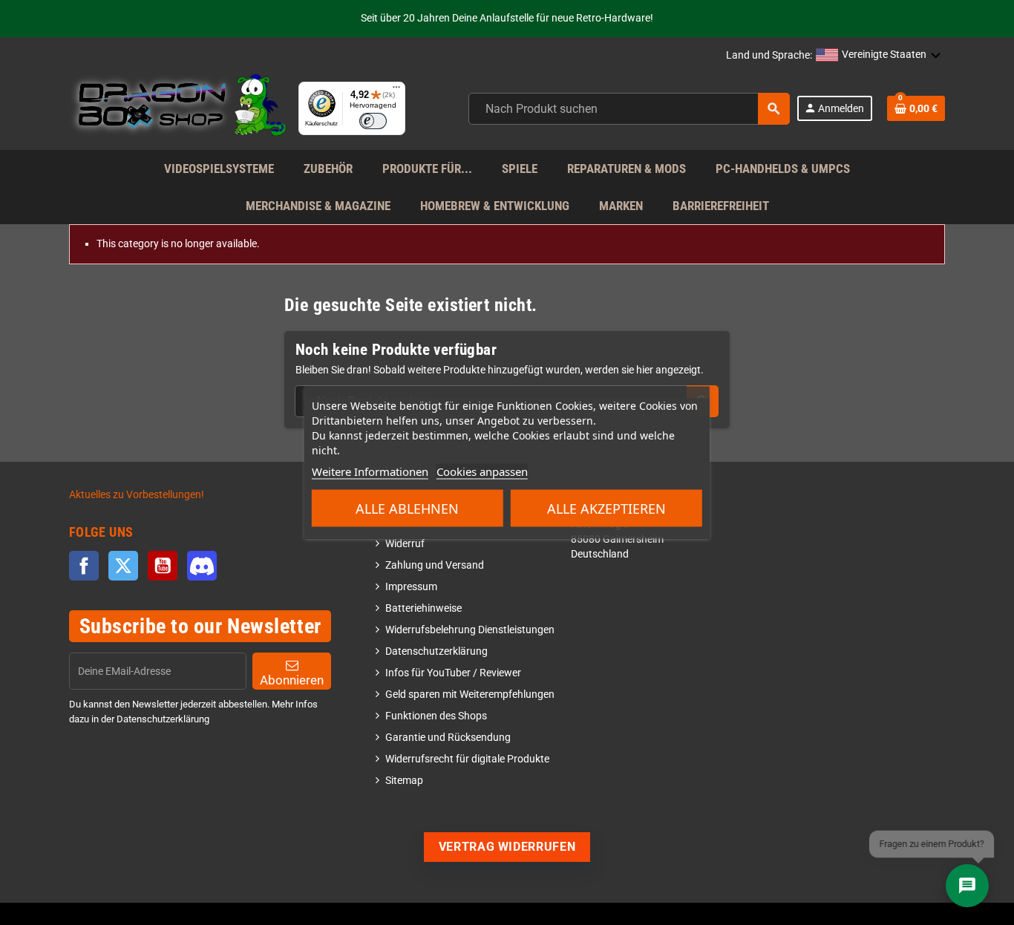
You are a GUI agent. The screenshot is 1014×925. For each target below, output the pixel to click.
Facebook (84, 566)
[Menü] (396, 90)
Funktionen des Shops (436, 716)
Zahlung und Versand (434, 565)
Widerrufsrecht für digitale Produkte (467, 759)
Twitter (123, 566)
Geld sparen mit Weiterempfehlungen (470, 694)
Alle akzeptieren (606, 508)
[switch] (373, 121)
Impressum (411, 587)
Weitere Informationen (370, 471)
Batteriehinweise (423, 608)
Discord (202, 566)
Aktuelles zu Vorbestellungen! (136, 494)
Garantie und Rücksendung (448, 737)
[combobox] (629, 109)
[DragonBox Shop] (178, 108)
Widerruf (405, 543)
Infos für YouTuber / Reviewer (453, 673)
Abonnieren (292, 680)
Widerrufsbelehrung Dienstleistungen (470, 630)
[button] (878, 55)
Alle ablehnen (407, 508)
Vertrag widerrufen (507, 847)
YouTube (162, 566)
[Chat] (967, 885)
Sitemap (404, 780)
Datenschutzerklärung (436, 651)
